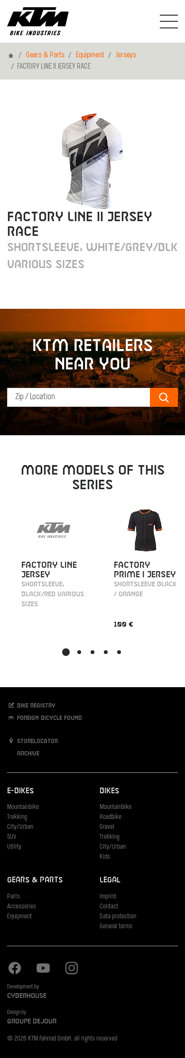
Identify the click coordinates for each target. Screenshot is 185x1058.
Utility (14, 847)
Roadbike (110, 817)
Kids (105, 857)
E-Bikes (20, 791)
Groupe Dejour (31, 1021)
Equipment (90, 55)
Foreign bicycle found (48, 718)
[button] (66, 652)
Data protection (118, 916)
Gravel (107, 827)
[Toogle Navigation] (169, 21)
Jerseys (126, 55)
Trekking (17, 817)
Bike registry (35, 706)
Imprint (108, 896)
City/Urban (20, 827)
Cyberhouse (26, 996)
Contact (109, 906)
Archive (27, 754)
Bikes (109, 791)
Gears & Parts (45, 55)
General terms (116, 926)
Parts (13, 896)
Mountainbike (23, 807)
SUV (11, 837)
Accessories (21, 906)
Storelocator (36, 741)
